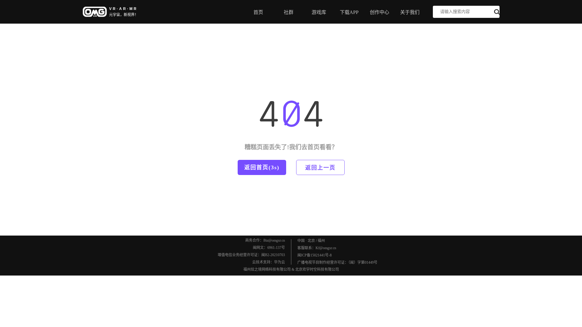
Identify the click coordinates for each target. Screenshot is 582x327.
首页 (258, 12)
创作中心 (379, 12)
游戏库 (319, 12)
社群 (288, 12)
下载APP (349, 12)
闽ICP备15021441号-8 (314, 255)
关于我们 (410, 12)
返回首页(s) (261, 167)
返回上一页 (320, 168)
